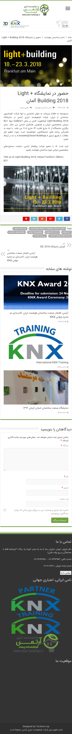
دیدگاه (64, 445)
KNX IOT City (53, 232)
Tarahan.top (42, 726)
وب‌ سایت (64, 499)
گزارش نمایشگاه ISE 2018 (52, 245)
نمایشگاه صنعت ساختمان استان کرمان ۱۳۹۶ (45, 408)
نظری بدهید (24, 107)
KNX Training (35, 232)
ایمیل (65, 488)
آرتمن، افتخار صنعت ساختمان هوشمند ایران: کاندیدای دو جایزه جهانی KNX (22, 255)
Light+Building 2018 (60, 236)
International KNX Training (52, 363)
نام (66, 476)
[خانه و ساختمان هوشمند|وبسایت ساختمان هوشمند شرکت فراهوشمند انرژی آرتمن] (36, 10)
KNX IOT (66, 232)
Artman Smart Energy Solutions (48, 228)
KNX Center (20, 228)
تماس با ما (66, 573)
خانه (70, 37)
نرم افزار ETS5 (40, 236)
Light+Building (16, 232)
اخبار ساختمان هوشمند (54, 37)
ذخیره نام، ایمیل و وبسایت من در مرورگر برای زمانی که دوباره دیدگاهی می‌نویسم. (41, 512)
